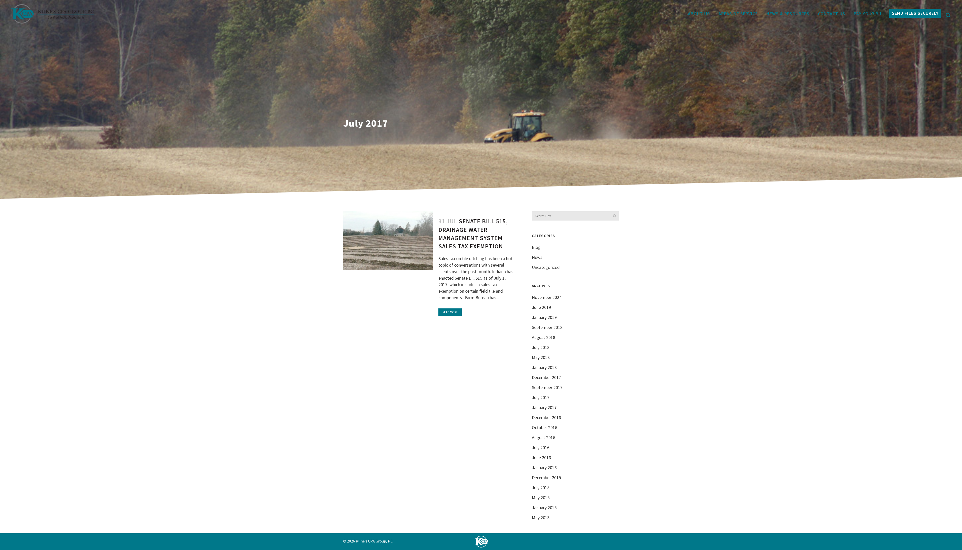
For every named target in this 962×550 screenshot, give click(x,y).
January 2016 (544, 467)
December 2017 (546, 377)
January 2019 (544, 317)
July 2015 (540, 487)
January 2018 (544, 367)
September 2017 (547, 387)
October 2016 (544, 427)
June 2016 (541, 457)
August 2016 (543, 437)
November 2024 (546, 297)
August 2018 (543, 337)
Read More (450, 312)
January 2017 (544, 407)
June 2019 (541, 307)
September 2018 (547, 327)
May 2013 (541, 517)
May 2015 (541, 497)
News (537, 257)
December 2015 (546, 477)
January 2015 (544, 507)
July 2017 (540, 397)
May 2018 (541, 357)
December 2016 (546, 417)
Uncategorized (546, 267)
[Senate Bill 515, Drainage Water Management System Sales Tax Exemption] (388, 240)
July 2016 (540, 447)
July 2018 (540, 347)
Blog (536, 247)
